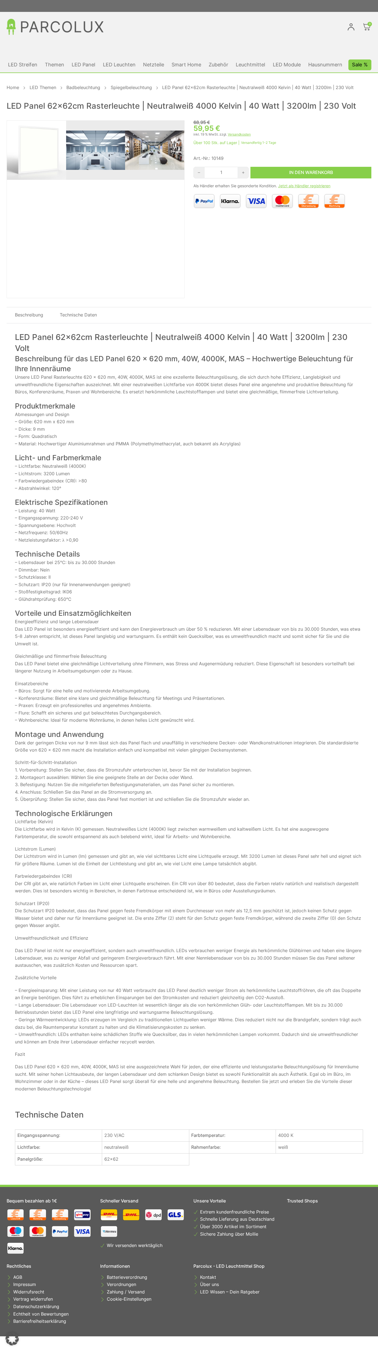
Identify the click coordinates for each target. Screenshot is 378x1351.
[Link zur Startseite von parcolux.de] (55, 27)
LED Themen (43, 87)
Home (13, 87)
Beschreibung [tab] (29, 315)
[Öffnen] (367, 26)
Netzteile (153, 64)
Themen (54, 64)
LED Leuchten (119, 64)
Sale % (360, 64)
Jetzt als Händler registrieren (304, 186)
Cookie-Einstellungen (129, 1299)
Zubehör (218, 64)
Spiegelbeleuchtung (131, 87)
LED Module (287, 64)
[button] (12, 1339)
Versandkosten (239, 134)
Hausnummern (325, 64)
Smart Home (186, 64)
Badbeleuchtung (83, 87)
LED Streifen (22, 64)
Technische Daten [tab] (78, 315)
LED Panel (83, 64)
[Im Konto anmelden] (351, 27)
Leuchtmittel (250, 64)
